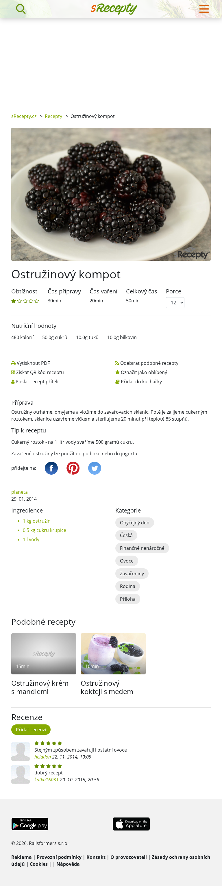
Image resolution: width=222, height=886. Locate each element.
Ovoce (127, 561)
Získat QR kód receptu (40, 372)
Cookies (39, 864)
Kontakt (96, 857)
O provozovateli (128, 857)
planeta (19, 492)
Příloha (128, 599)
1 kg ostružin (37, 521)
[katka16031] (20, 774)
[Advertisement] (111, 61)
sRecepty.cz (23, 116)
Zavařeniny (132, 573)
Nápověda (68, 864)
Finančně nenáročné (142, 548)
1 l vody (31, 539)
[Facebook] (51, 468)
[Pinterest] (72, 468)
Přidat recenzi (31, 729)
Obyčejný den (134, 522)
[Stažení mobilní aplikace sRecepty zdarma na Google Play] (30, 823)
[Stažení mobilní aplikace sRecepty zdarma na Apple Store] (131, 823)
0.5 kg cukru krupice (44, 530)
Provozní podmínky (59, 857)
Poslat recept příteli (37, 381)
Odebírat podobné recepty (149, 363)
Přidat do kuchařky (141, 381)
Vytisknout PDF (33, 363)
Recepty (53, 116)
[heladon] (20, 751)
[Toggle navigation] (204, 9)
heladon (42, 757)
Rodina (127, 586)
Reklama (21, 857)
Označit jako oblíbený (144, 372)
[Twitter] (94, 468)
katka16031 (46, 779)
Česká (126, 535)
